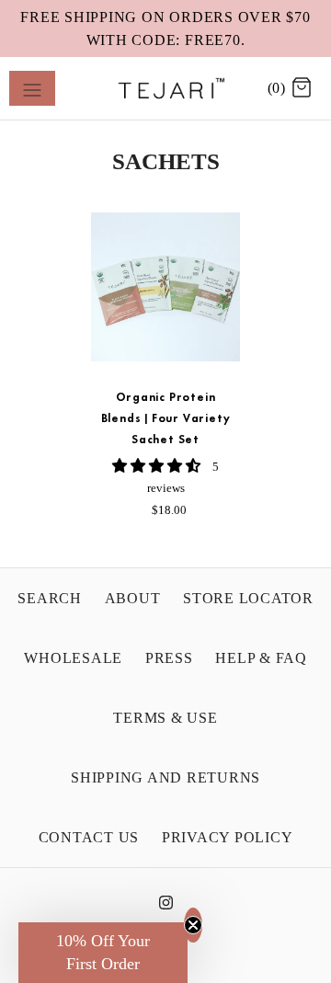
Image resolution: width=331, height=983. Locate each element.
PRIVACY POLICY (227, 837)
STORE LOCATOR (248, 598)
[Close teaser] (193, 925)
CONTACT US (89, 837)
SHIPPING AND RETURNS (165, 777)
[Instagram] (166, 907)
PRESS (169, 658)
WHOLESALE (73, 658)
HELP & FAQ (261, 658)
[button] (158, 466)
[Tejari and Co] (166, 88)
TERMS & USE (165, 718)
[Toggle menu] (32, 88)
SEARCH (49, 598)
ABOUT (133, 598)
